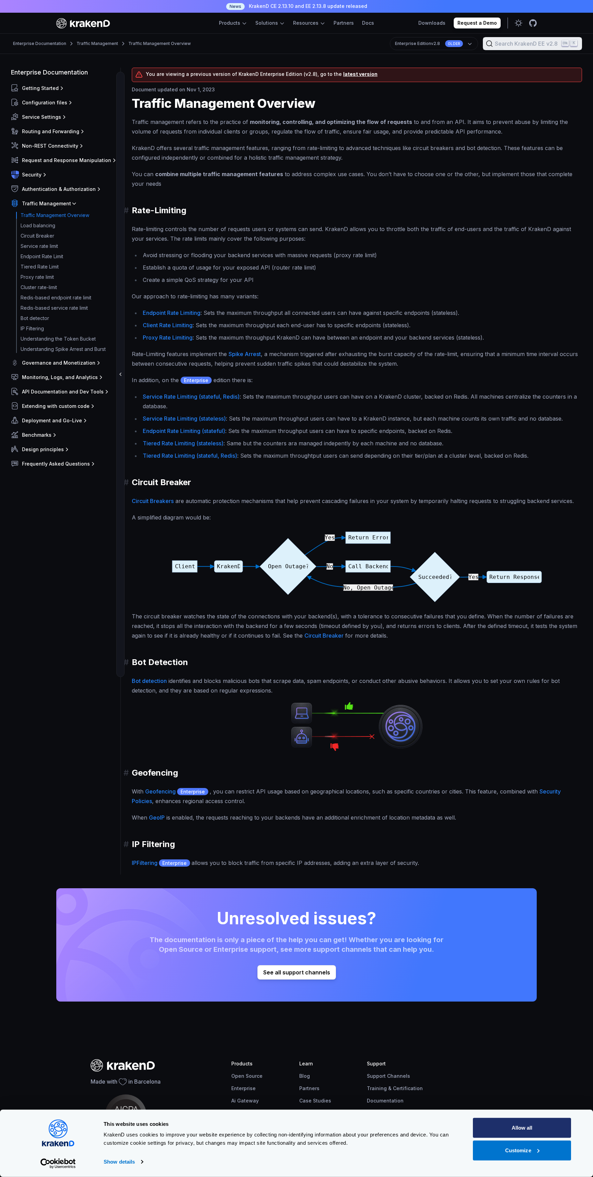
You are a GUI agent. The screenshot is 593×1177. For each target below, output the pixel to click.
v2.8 (427, 43)
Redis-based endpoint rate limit (56, 297)
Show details (119, 1162)
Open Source (247, 1076)
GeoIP (157, 817)
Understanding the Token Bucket (58, 339)
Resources (306, 23)
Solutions (267, 23)
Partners (344, 23)
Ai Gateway (245, 1101)
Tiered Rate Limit (40, 267)
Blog (304, 1076)
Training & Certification (395, 1088)
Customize (518, 1150)
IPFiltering (159, 862)
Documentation (385, 1101)
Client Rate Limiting (168, 325)
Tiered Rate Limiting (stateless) (183, 443)
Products (230, 23)
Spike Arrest (245, 354)
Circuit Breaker (37, 236)
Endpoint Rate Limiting (171, 312)
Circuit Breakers (153, 501)
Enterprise (243, 1088)
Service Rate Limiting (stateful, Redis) (191, 396)
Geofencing (175, 791)
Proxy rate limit (37, 277)
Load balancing (38, 225)
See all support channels (296, 972)
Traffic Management (97, 43)
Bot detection (149, 680)
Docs (368, 23)
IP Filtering (32, 328)
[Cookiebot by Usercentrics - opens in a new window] (58, 1163)
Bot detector (35, 318)
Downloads (431, 23)
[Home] (83, 23)
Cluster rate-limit (39, 287)
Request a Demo (477, 23)
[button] (64, 88)
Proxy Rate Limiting (168, 337)
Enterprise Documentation (39, 43)
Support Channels (388, 1076)
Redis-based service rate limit (54, 308)
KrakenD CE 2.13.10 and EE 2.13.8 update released (298, 6)
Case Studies (315, 1101)
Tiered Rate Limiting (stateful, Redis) (190, 455)
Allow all (522, 1128)
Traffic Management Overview (159, 43)
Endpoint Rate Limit (42, 256)
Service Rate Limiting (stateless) (184, 418)
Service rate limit (39, 246)
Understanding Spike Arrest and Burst (63, 349)
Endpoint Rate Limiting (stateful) (184, 430)
